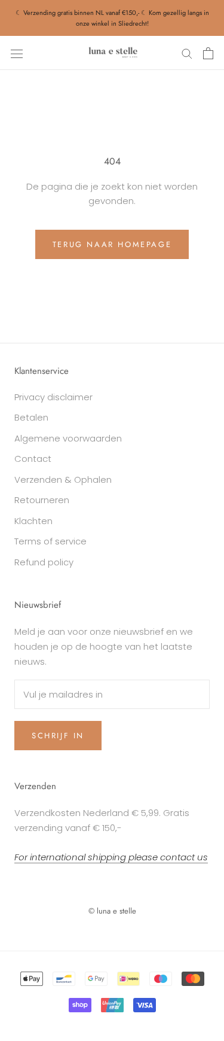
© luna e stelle (112, 911)
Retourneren (41, 500)
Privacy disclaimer (53, 397)
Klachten (33, 521)
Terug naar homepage (112, 244)
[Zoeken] (187, 53)
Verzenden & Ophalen (63, 479)
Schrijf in (58, 735)
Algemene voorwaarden (68, 438)
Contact (32, 458)
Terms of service (50, 541)
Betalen (31, 417)
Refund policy (43, 562)
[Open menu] (17, 53)
